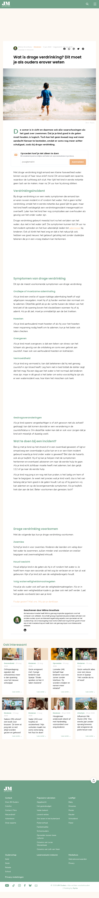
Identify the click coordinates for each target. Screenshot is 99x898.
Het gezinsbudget (44, 806)
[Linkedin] (25, 630)
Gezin (7, 863)
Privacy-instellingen (14, 877)
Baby (71, 802)
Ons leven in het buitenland (48, 818)
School (8, 871)
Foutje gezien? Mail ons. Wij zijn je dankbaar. (35, 601)
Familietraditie (42, 827)
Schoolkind (73, 818)
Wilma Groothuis (25, 47)
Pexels (92, 123)
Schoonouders (43, 831)
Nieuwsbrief (10, 814)
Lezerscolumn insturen (47, 855)
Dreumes (72, 806)
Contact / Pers (11, 810)
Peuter (71, 810)
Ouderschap (10, 855)
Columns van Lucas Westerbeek (45, 843)
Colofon (8, 806)
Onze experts (10, 823)
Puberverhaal (42, 823)
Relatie (8, 867)
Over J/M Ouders (12, 802)
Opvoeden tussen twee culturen (46, 836)
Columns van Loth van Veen (48, 849)
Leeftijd (72, 798)
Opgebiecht (41, 802)
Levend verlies (43, 814)
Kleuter (72, 814)
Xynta (75, 888)
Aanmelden (78, 162)
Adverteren (9, 818)
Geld (7, 859)
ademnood (74, 227)
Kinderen (37, 47)
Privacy (71, 863)
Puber (71, 823)
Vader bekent (42, 810)
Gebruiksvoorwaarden (78, 859)
